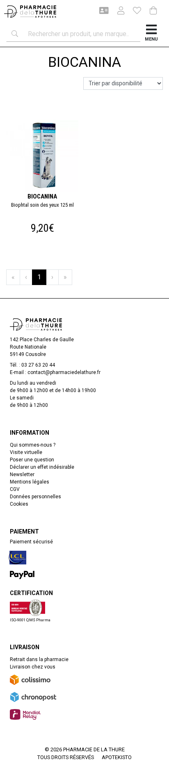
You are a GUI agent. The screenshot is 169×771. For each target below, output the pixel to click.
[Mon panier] (153, 11)
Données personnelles (35, 497)
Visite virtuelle (26, 452)
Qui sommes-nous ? (32, 445)
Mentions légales (29, 482)
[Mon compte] (118, 11)
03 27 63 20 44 (38, 365)
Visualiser (46, 117)
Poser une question (32, 460)
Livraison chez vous (32, 667)
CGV (15, 489)
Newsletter (22, 474)
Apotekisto (117, 757)
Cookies (19, 504)
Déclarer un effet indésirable (42, 467)
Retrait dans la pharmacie (39, 659)
